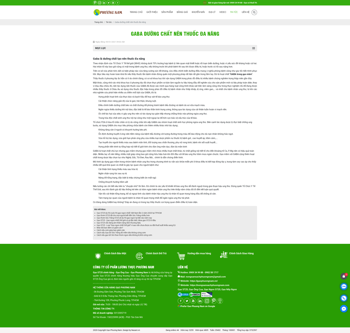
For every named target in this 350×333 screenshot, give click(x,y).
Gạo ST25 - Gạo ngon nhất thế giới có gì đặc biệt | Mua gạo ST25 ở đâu (126, 220)
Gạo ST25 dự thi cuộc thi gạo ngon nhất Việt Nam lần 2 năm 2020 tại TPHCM (129, 213)
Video (222, 12)
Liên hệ (246, 12)
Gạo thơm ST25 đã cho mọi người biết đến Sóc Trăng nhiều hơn (123, 215)
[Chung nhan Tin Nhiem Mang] (206, 293)
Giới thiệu (152, 12)
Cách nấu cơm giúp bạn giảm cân (111, 230)
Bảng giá (182, 12)
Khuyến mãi (198, 12)
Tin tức (234, 12)
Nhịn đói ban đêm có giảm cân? (110, 228)
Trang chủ (136, 12)
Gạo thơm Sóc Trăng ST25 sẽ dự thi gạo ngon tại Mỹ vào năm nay (124, 218)
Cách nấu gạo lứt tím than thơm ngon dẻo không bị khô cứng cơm (124, 235)
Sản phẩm (167, 12)
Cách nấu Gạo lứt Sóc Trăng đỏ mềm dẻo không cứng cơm (121, 233)
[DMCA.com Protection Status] (194, 293)
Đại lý (212, 12)
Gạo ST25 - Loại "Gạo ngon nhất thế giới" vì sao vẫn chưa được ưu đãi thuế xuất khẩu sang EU (136, 225)
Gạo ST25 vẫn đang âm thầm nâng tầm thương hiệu (119, 223)
